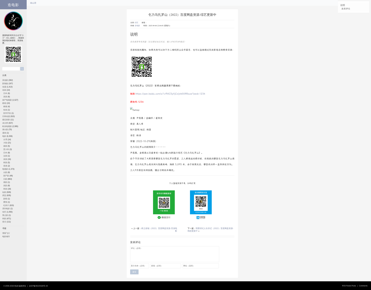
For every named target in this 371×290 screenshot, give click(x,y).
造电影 (13, 5)
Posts (354, 286)
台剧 (5, 172)
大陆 (5, 143)
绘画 (5, 110)
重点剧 (5, 215)
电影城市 (6, 236)
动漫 (4, 87)
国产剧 (6, 176)
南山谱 (33, 3)
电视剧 (5, 169)
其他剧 (5, 80)
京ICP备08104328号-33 (38, 286)
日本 (5, 93)
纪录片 (6, 205)
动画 (4, 90)
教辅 (5, 106)
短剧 (4, 192)
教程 (4, 103)
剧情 (5, 199)
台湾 (5, 139)
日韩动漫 (6, 116)
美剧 (5, 185)
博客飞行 (6, 233)
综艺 (136, 22)
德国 (5, 146)
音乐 (4, 222)
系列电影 (6, 208)
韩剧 (4, 218)
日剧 (5, 179)
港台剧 (5, 129)
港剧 (5, 182)
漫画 (4, 133)
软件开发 (7, 113)
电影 (4, 136)
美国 (5, 97)
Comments (363, 286)
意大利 (6, 149)
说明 (342, 5)
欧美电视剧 (7, 126)
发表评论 (345, 8)
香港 (5, 166)
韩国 (5, 162)
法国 (5, 156)
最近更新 (6, 120)
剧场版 (5, 83)
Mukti (16, 286)
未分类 (5, 123)
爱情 (5, 202)
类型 (4, 195)
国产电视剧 (7, 100)
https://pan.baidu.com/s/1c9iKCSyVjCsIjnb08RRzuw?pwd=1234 (171, 93)
